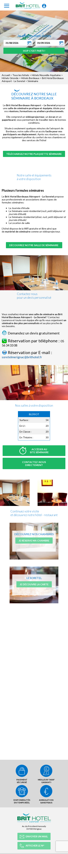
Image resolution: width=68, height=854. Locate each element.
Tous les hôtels (20, 75)
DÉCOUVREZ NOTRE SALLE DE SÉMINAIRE (34, 245)
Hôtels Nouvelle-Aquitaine (46, 75)
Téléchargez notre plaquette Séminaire (34, 153)
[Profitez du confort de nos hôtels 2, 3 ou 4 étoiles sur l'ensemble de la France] (52, 481)
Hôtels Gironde (10, 78)
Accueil (6, 75)
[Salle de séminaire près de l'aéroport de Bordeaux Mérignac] (15, 481)
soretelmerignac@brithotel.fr (22, 357)
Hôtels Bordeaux (30, 78)
